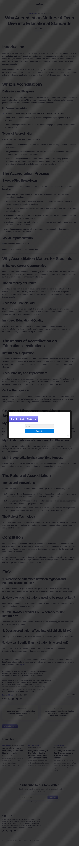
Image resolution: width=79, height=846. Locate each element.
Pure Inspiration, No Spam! (23, 419)
